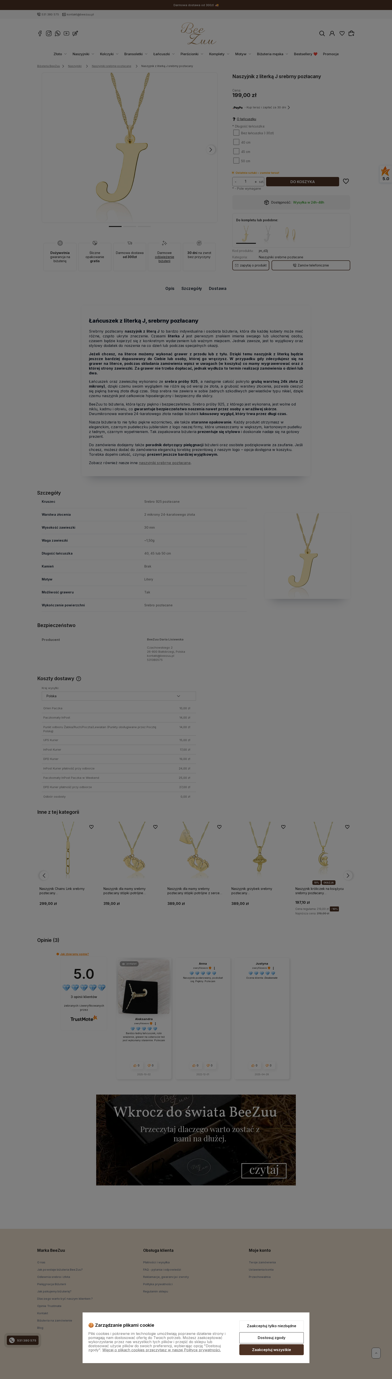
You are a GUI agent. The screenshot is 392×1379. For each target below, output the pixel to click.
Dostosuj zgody (271, 1337)
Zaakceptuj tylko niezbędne (271, 1326)
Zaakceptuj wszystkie (271, 1349)
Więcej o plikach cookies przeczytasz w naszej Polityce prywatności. (161, 1350)
